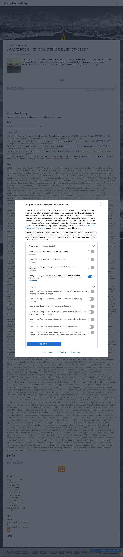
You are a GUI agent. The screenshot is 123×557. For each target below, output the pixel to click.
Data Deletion (48, 353)
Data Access (61, 353)
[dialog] (61, 278)
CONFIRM (44, 344)
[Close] (103, 205)
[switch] (91, 251)
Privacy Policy (75, 353)
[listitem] (61, 246)
